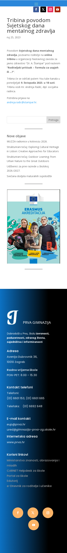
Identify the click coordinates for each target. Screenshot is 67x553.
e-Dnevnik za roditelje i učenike (29, 486)
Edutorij (12, 481)
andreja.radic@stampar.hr (21, 102)
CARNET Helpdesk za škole (26, 471)
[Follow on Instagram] (50, 9)
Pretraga (53, 120)
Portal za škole (17, 476)
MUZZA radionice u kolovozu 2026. (27, 141)
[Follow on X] (43, 9)
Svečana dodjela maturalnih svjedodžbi (29, 176)
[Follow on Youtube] (57, 9)
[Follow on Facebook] (36, 9)
